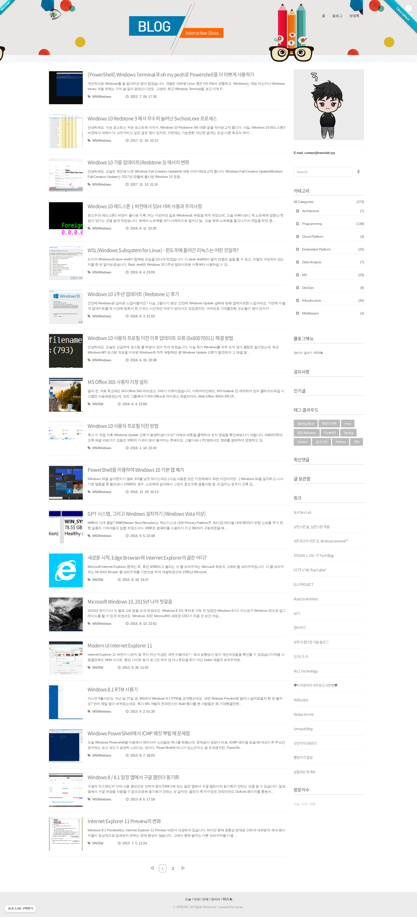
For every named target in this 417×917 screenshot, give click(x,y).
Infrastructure (333, 300)
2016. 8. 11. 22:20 (143, 228)
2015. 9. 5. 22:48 (142, 536)
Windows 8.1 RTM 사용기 (113, 689)
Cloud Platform (333, 236)
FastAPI (330, 433)
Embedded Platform (333, 249)
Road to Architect (306, 598)
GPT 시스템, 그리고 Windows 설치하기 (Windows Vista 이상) (147, 513)
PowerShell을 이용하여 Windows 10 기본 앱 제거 (136, 469)
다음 (183, 868)
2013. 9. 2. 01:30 (142, 711)
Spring (348, 433)
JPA (356, 442)
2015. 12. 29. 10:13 (144, 492)
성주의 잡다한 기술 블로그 (311, 641)
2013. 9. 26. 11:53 (135, 667)
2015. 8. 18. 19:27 (135, 580)
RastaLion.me (304, 714)
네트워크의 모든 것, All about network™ (321, 540)
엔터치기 (300, 627)
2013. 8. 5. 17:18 (142, 799)
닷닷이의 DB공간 (305, 743)
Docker (302, 442)
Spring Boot (305, 423)
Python (341, 442)
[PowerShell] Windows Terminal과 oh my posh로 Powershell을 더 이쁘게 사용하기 (171, 74)
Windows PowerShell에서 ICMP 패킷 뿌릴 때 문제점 (139, 733)
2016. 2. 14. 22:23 (143, 448)
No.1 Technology (306, 670)
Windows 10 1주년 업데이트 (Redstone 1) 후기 (133, 294)
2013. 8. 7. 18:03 (142, 755)
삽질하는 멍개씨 (304, 771)
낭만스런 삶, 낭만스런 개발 (312, 526)
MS (333, 275)
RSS (317, 352)
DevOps (333, 288)
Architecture (333, 211)
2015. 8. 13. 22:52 (143, 623)
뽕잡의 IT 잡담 (303, 757)
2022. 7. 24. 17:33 (143, 96)
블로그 (337, 16)
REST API (329, 423)
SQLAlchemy (306, 433)
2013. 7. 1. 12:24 (134, 843)
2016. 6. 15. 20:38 (143, 360)
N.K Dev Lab (303, 512)
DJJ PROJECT (303, 584)
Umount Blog (303, 728)
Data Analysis (333, 262)
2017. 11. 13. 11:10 (144, 184)
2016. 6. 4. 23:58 (134, 404)
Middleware (333, 313)
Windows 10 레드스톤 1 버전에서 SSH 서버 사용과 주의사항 (145, 206)
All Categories (329, 202)
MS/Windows (101, 96)
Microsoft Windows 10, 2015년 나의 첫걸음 (130, 601)
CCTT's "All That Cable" (310, 569)
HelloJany (301, 699)
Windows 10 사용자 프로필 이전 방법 (123, 425)
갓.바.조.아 (301, 656)
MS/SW (97, 404)
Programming (333, 224)
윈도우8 (321, 442)
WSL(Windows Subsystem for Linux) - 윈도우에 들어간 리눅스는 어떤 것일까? (163, 250)
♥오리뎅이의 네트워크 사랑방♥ (316, 685)
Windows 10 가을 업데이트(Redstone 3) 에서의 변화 (138, 162)
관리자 (298, 352)
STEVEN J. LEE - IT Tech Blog (314, 555)
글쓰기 (308, 352)
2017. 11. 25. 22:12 (144, 140)
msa (348, 423)
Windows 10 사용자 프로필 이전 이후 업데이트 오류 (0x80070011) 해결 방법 (160, 337)
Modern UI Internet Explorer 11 (120, 645)
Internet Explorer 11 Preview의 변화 (124, 821)
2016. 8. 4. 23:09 (142, 272)
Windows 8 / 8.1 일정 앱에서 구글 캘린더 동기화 (133, 777)
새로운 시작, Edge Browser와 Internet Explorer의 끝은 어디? (147, 557)
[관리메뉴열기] (408, 8)
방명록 (354, 16)
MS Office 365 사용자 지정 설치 (118, 381)
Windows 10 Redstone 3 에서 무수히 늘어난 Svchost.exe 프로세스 (152, 118)
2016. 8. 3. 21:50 (142, 316)
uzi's (297, 613)
